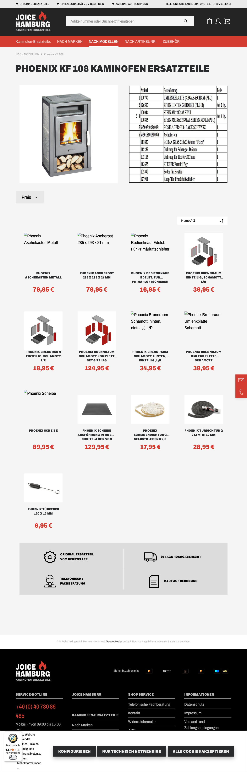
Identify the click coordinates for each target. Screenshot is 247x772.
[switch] (13, 757)
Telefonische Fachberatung (149, 704)
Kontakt (134, 713)
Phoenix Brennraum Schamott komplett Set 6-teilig (96, 356)
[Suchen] (186, 21)
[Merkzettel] (209, 21)
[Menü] (19, 734)
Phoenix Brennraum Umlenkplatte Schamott (203, 356)
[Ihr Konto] (218, 21)
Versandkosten (114, 641)
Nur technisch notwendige (131, 751)
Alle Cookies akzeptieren (201, 751)
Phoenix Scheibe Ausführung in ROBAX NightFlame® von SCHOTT (97, 435)
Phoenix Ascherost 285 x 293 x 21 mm (97, 275)
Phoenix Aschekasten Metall (43, 275)
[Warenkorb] (227, 21)
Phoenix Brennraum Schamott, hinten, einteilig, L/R (150, 356)
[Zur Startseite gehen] (35, 21)
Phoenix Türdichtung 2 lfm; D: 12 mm (203, 432)
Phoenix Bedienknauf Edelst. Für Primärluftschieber (150, 277)
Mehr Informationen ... (29, 765)
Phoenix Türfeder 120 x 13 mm (43, 511)
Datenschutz (194, 704)
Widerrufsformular (142, 722)
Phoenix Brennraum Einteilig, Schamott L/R (203, 277)
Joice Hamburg (87, 694)
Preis (26, 197)
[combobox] (122, 21)
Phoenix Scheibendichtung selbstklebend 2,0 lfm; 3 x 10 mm (150, 435)
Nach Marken (82, 725)
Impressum (192, 713)
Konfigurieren (74, 751)
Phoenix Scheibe (43, 430)
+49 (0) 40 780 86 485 (36, 711)
